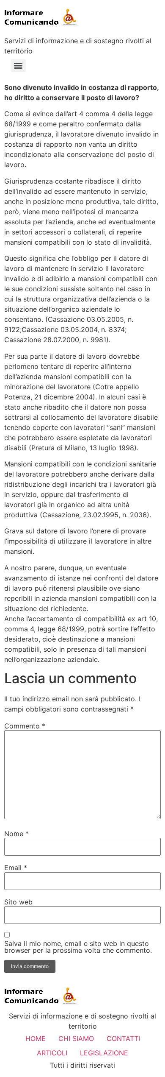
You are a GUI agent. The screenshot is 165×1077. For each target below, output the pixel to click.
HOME (35, 1038)
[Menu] (18, 65)
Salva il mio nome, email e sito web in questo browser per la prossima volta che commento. (78, 947)
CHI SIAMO (76, 1038)
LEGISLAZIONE (104, 1053)
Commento (24, 726)
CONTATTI (123, 1038)
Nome (16, 833)
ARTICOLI (52, 1053)
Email (15, 867)
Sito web (18, 901)
